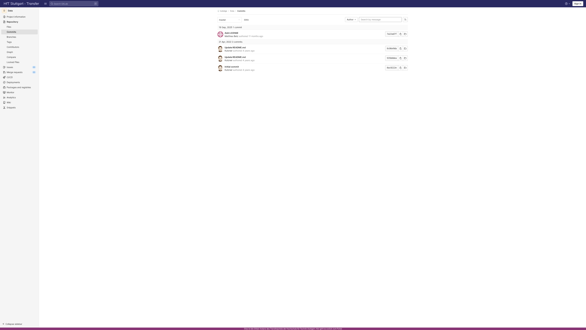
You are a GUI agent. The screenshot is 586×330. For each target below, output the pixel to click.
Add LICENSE (231, 33)
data (246, 19)
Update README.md (235, 47)
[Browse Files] (405, 34)
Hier (317, 329)
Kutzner (228, 50)
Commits (241, 11)
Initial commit (232, 66)
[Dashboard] (21, 4)
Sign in (577, 3)
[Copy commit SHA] (400, 34)
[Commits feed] (405, 19)
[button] (45, 3)
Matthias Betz (231, 36)
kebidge (223, 11)
